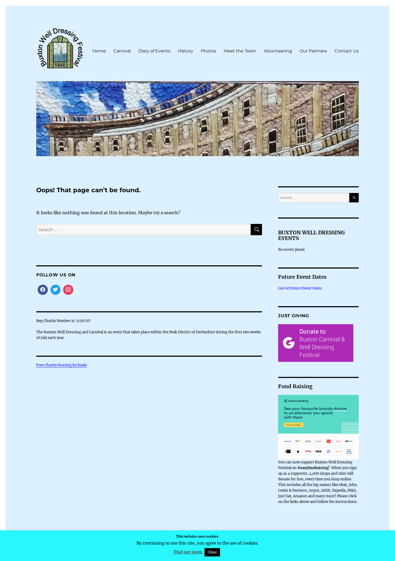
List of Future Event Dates (300, 288)
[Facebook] (42, 289)
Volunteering (278, 50)
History (185, 50)
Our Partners (313, 50)
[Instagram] (68, 289)
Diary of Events (154, 50)
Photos (208, 50)
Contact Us (347, 50)
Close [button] (212, 552)
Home (99, 50)
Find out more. (188, 552)
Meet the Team (240, 50)
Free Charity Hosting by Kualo (61, 365)
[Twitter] (55, 289)
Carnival (122, 50)
